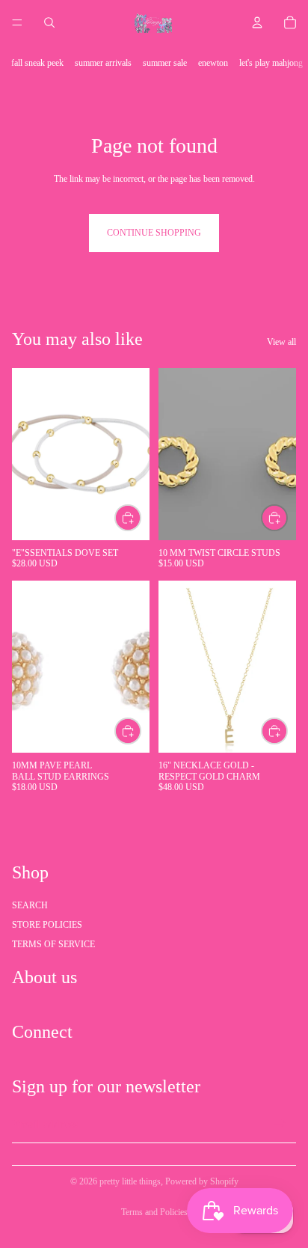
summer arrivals (103, 63)
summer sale (165, 63)
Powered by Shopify (201, 1181)
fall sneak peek (37, 63)
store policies (47, 925)
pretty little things (130, 1181)
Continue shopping (154, 232)
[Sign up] (280, 1124)
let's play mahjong (271, 63)
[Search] (49, 22)
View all (281, 342)
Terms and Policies (154, 1212)
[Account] (257, 22)
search (30, 905)
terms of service (53, 944)
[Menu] (17, 22)
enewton (213, 63)
